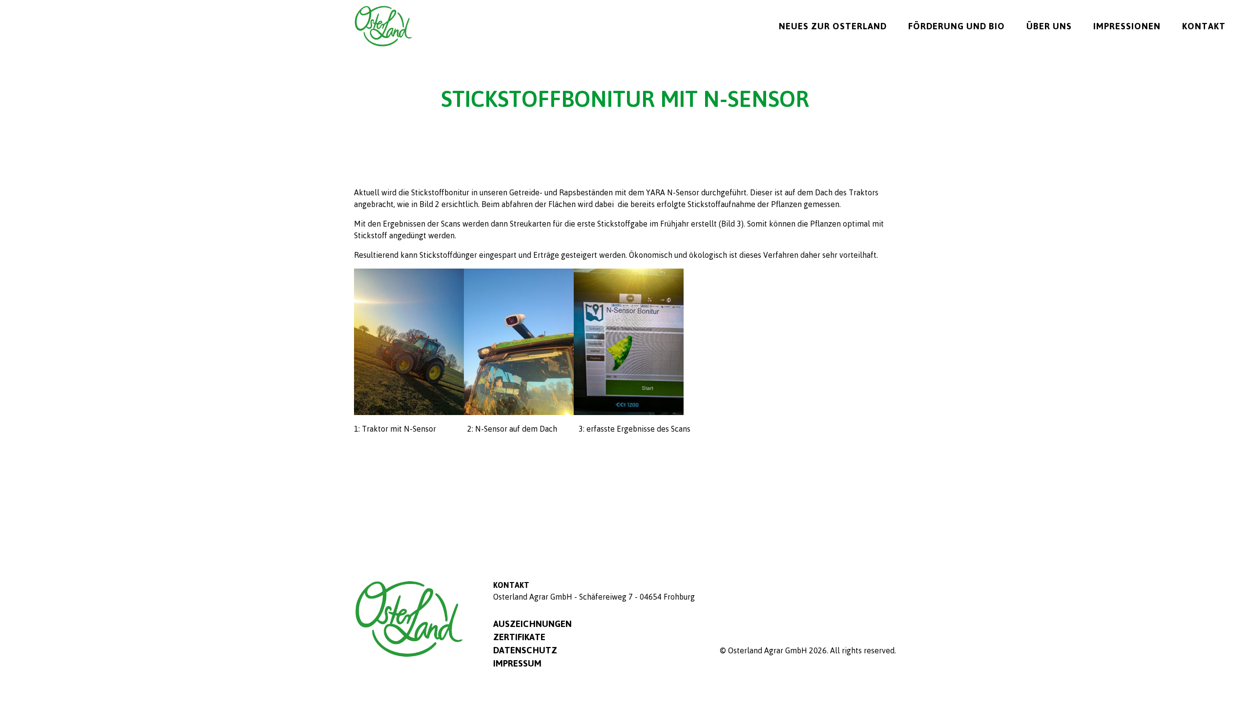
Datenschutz (525, 650)
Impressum (517, 663)
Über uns (1049, 26)
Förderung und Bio (956, 26)
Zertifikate (519, 636)
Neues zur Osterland (833, 26)
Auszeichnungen (532, 623)
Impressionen (1127, 26)
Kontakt (1204, 26)
